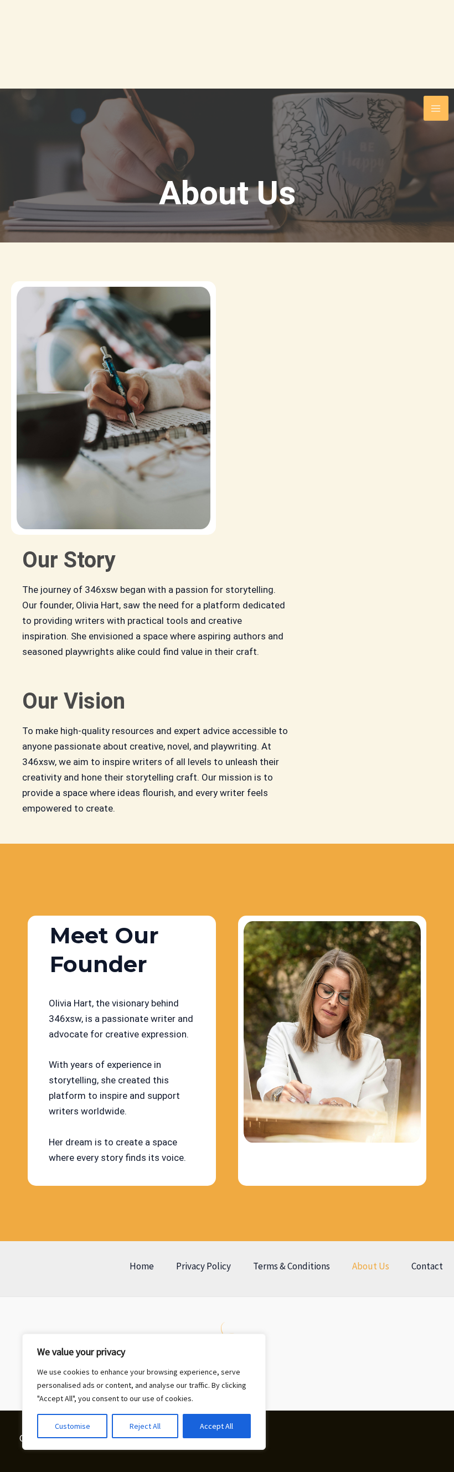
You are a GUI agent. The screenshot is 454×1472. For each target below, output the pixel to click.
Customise (72, 1426)
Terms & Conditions (291, 1266)
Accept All (216, 1426)
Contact (427, 1266)
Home (142, 1266)
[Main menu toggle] (436, 108)
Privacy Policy (203, 1266)
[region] (144, 1392)
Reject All (145, 1426)
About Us (370, 1266)
